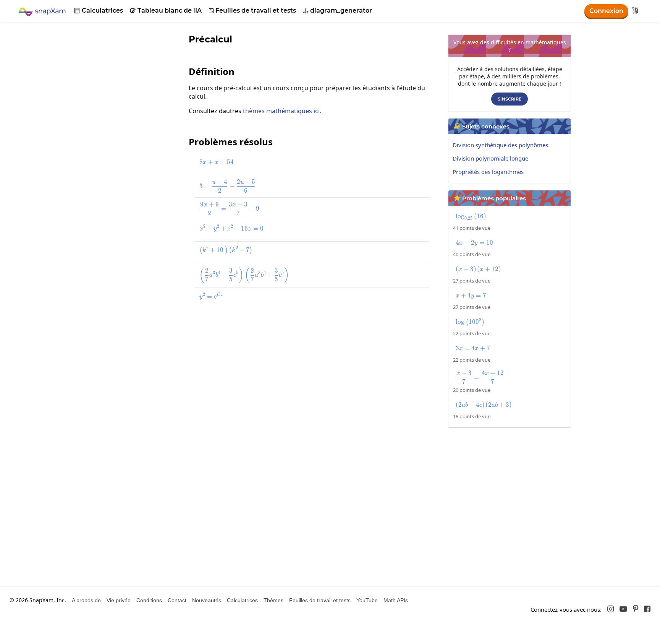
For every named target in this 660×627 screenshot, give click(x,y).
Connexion (606, 11)
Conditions (149, 600)
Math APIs (395, 600)
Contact (177, 600)
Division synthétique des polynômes (500, 145)
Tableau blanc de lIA (166, 10)
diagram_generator (337, 10)
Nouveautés (206, 600)
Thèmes (273, 600)
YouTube (367, 600)
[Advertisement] (313, 370)
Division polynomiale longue (490, 158)
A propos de (86, 600)
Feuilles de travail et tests (252, 10)
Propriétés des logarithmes (488, 171)
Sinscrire (509, 99)
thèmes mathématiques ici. (282, 111)
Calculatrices (98, 10)
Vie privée (119, 600)
